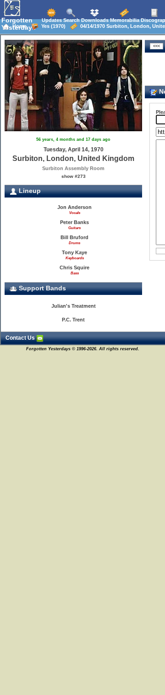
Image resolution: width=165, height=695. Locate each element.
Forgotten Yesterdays (18, 23)
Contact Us (21, 338)
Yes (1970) (52, 26)
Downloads (94, 20)
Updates (51, 20)
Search (71, 20)
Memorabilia (124, 20)
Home (18, 26)
